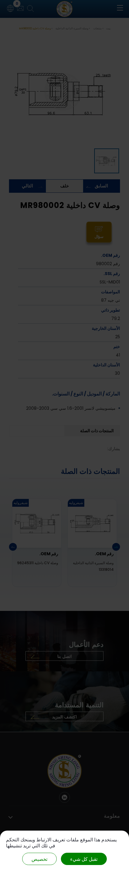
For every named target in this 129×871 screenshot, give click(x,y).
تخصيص (39, 859)
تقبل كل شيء (84, 859)
